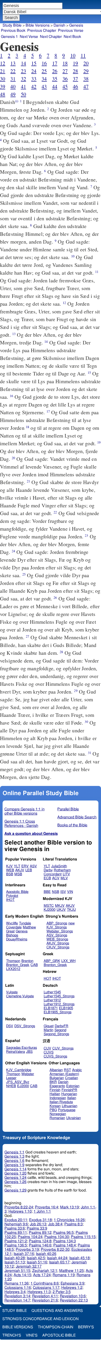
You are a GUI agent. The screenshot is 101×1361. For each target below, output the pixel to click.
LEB (28, 870)
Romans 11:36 (16, 1283)
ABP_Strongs (57, 923)
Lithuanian (69, 1106)
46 (75, 86)
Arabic (77, 1070)
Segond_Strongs (56, 1034)
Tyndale (25, 923)
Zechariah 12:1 (44, 1271)
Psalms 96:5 (63, 1233)
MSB (18, 874)
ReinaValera (15, 1051)
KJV (9, 866)
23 (23, 70)
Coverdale (14, 927)
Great (10, 931)
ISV (63, 892)
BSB (9, 874)
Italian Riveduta (61, 1102)
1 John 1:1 (42, 1211)
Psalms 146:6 (40, 1245)
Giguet (49, 1026)
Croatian (71, 1078)
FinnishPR (69, 1090)
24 (33, 70)
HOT (47, 978)
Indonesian (58, 1098)
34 (44, 78)
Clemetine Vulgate (20, 996)
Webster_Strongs (60, 931)
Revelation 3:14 (17, 1296)
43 (44, 86)
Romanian (57, 1118)
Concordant (53, 874)
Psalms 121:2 (15, 1241)
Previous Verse (70, 30)
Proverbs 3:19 (27, 1249)
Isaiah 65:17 (59, 1262)
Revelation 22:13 (74, 1300)
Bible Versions (38, 25)
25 (44, 70)
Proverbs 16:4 (46, 1207)
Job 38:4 (55, 1224)
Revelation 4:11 (45, 1296)
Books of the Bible (72, 825)
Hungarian (69, 1094)
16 (44, 63)
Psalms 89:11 (15, 1233)
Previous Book (13, 30)
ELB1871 (51, 1008)
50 (23, 94)
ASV (33, 866)
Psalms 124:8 (40, 1241)
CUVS (49, 1052)
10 (72, 55)
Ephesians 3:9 (72, 1283)
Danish (63, 1082)
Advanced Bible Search (77, 817)
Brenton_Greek (17, 965)
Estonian (72, 1086)
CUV (47, 1048)
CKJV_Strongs (58, 947)
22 (13, 70)
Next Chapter (51, 37)
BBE (47, 892)
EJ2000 (23, 1086)
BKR (53, 1082)
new (71, 923)
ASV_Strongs (57, 935)
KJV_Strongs (57, 927)
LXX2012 (13, 969)
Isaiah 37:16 (24, 1254)
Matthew (29, 927)
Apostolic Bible (59, 1335)
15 (33, 63)
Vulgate (12, 992)
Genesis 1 (9, 37)
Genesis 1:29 (15, 1190)
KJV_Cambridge (18, 1070)
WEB (10, 870)
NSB (55, 892)
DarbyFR (61, 1026)
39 (2, 86)
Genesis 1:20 (15, 1173)
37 (75, 78)
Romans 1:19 (64, 1275)
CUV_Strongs (63, 1048)
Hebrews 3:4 (15, 1292)
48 (2, 94)
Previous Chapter (41, 30)
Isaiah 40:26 (46, 1254)
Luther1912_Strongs (59, 1004)
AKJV (19, 870)
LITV (66, 874)
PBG (53, 1110)
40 (13, 86)
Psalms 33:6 (14, 1228)
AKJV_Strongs (58, 943)
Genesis (76, 25)
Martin (48, 1030)
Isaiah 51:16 (37, 1262)
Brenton (27, 961)
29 (86, 70)
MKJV (60, 905)
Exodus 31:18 (40, 1220)
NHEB (11, 1086)
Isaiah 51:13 (14, 1262)
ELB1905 (66, 1008)
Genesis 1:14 (15, 1169)
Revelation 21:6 (45, 1300)
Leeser (11, 1078)
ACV (55, 878)
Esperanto (57, 1086)
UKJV (61, 909)
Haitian (55, 1094)
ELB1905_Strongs (57, 1012)
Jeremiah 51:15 (17, 1271)
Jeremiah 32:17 (29, 1266)
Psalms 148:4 (64, 1245)
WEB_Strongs (57, 939)
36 (65, 78)
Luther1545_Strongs (59, 996)
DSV (9, 1026)
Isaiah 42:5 (36, 1258)
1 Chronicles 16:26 (69, 1220)
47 (86, 86)
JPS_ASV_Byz (17, 1082)
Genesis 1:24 (15, 1178)
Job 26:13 (38, 1224)
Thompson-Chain (55, 1327)
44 (54, 86)
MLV (64, 878)
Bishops (12, 935)
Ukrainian (73, 1118)
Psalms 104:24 (30, 1237)
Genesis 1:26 (15, 1182)
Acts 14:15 (22, 1275)
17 (54, 63)
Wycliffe (12, 923)
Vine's (32, 1335)
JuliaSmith (59, 866)
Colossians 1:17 (46, 1288)
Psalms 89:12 (40, 1233)
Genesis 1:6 (14, 1161)
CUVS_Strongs (55, 1056)
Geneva (21, 931)
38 (86, 78)
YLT (17, 866)
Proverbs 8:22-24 (18, 1207)
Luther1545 (52, 992)
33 (33, 78)
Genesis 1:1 (14, 1152)
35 (54, 78)
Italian (71, 1098)
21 (2, 70)
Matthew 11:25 (71, 1271)
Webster (27, 1074)
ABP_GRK (52, 961)
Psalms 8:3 (73, 1224)
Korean (55, 1106)
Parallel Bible (68, 809)
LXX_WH (68, 961)
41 (23, 86)
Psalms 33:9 (37, 1228)
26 (54, 70)
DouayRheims (16, 939)
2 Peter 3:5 (62, 1292)
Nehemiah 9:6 (16, 1224)
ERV (25, 866)
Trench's (11, 1335)
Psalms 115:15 (83, 1237)
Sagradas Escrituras (21, 1047)
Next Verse (29, 37)
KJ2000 (49, 909)
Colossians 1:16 (17, 1288)
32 (23, 78)
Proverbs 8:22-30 (55, 1249)
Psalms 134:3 (64, 1241)
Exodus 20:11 (15, 1220)
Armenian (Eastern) (64, 1074)
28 (75, 70)
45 (65, 86)
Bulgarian (57, 1078)
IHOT (10, 900)
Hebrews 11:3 (39, 1292)
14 (23, 63)
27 (65, 70)
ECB (47, 878)
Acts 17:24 (42, 1275)
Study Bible (12, 25)
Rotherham (62, 870)
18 (65, 63)
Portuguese (66, 1110)
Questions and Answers (57, 1311)
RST (67, 1070)
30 (2, 78)
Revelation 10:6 (73, 1296)
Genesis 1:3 (14, 1156)
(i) (16, 101)
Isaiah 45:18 (79, 1258)
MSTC (49, 905)
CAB (34, 965)
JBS (29, 1051)
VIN (70, 892)
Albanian (56, 1070)
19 (75, 63)
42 (33, 86)
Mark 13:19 (69, 1207)
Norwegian (58, 1114)
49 (13, 94)
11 (83, 55)
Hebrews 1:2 (71, 1288)
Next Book (72, 37)
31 (13, 78)
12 (2, 63)
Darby (48, 870)
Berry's (86, 1327)
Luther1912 (52, 1000)
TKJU (71, 909)
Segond (60, 1030)
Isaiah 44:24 (57, 1258)
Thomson (13, 961)
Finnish (55, 1090)
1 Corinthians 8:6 (45, 1283)
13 (13, 63)
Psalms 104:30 (56, 1237)
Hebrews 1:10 (20, 1211)
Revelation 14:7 (17, 1300)
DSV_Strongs (24, 1026)
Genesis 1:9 (14, 1165)
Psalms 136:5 (15, 1245)
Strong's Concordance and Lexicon (40, 1319)
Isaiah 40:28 (14, 1258)
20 (86, 63)
